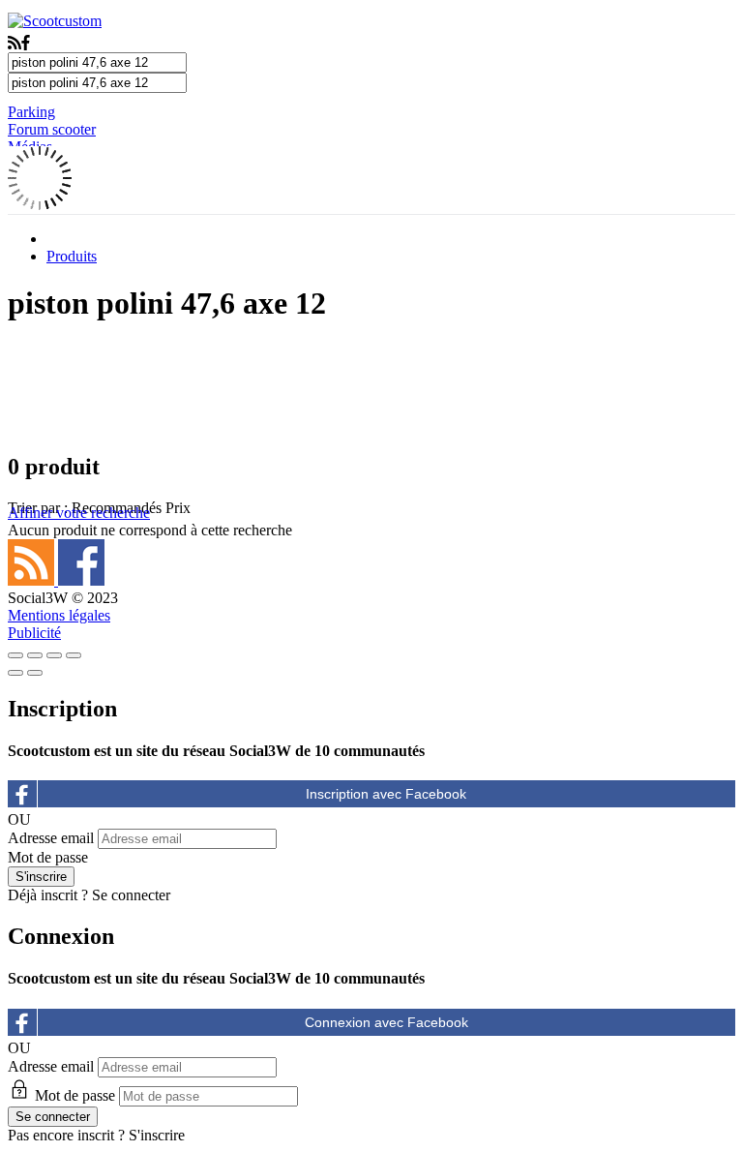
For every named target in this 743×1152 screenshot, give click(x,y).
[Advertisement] (371, 386)
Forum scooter (52, 129)
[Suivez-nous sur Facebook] (81, 580)
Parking (31, 112)
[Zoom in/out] (73, 655)
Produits (71, 256)
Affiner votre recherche (79, 512)
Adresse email (51, 838)
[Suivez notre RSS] (33, 580)
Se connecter (131, 895)
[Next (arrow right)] (35, 673)
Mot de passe (48, 857)
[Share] (35, 655)
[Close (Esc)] (15, 655)
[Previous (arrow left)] (15, 673)
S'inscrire (157, 1135)
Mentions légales (59, 615)
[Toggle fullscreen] (54, 655)
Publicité (34, 632)
